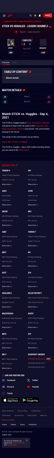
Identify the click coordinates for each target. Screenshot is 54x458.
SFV (29, 334)
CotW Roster (32, 200)
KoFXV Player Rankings (36, 318)
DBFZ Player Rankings (9, 257)
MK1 (30, 211)
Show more (6, 184)
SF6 (29, 170)
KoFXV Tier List (33, 323)
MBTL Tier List (7, 343)
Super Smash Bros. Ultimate (38, 123)
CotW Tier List (33, 196)
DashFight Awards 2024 (36, 359)
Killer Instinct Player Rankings (38, 298)
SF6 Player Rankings (35, 175)
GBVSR (5, 211)
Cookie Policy (36, 411)
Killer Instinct (35, 293)
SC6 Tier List (32, 282)
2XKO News (6, 200)
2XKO (4, 191)
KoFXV (30, 313)
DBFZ (4, 252)
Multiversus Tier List (9, 323)
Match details (12, 78)
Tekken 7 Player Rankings (37, 237)
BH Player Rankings (35, 257)
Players (13, 424)
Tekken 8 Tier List (8, 180)
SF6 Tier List (32, 180)
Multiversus (7, 313)
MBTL (4, 334)
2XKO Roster (6, 196)
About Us (43, 415)
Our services (19, 415)
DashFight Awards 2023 (36, 363)
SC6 (29, 272)
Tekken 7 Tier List (34, 241)
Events (4, 424)
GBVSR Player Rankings (10, 216)
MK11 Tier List (7, 364)
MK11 (4, 354)
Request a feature (8, 420)
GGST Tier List (7, 282)
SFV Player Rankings (35, 339)
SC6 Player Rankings (35, 277)
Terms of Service (8, 411)
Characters (33, 424)
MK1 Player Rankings (35, 216)
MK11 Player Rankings (9, 359)
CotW (30, 191)
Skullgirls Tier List (8, 302)
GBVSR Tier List (7, 221)
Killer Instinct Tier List (35, 302)
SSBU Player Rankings (9, 237)
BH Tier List (32, 262)
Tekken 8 (6, 170)
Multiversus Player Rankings (12, 318)
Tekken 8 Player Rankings (11, 175)
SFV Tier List (32, 343)
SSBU (4, 232)
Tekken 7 (32, 232)
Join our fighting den (14, 375)
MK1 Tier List (32, 221)
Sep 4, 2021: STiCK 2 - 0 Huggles (14, 142)
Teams (22, 424)
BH (29, 252)
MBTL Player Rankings (9, 339)
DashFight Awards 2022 (36, 367)
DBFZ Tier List (7, 262)
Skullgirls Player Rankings (11, 298)
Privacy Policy (22, 411)
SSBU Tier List (7, 241)
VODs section (24, 150)
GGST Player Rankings (9, 277)
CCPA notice (6, 415)
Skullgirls (7, 293)
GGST (4, 272)
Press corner (32, 415)
